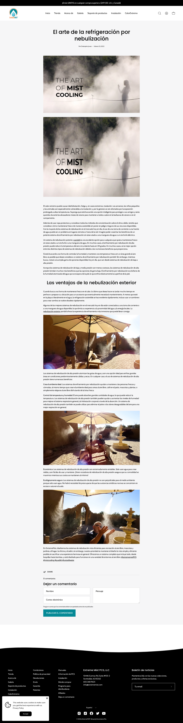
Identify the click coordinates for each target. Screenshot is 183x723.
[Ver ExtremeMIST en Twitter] (98, 713)
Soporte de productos (17, 686)
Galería (11, 682)
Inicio (10, 670)
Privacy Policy (18, 708)
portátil (77, 240)
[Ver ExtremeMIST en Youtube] (104, 713)
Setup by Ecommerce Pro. (99, 719)
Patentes (36, 690)
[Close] (47, 698)
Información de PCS (66, 674)
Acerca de (12, 678)
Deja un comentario (66, 697)
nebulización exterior (51, 311)
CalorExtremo (13, 694)
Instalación (12, 690)
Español (89, 708)
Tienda (11, 674)
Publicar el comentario (59, 613)
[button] (159, 13)
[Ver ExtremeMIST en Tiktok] (85, 713)
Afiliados (61, 693)
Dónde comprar (64, 682)
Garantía (36, 686)
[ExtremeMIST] (13, 13)
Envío (35, 682)
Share (50, 572)
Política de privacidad (41, 674)
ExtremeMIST (86, 719)
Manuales (62, 670)
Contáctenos (38, 670)
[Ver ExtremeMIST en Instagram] (79, 713)
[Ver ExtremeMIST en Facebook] (91, 713)
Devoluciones (38, 678)
